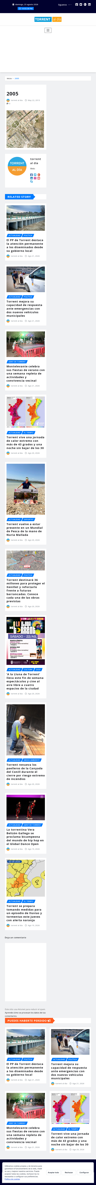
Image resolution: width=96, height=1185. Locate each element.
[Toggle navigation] (48, 30)
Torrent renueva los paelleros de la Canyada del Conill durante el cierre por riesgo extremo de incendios (25, 772)
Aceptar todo (53, 1172)
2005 (17, 78)
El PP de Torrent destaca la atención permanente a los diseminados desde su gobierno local (24, 245)
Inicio (9, 78)
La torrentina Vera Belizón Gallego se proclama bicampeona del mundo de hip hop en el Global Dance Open (25, 837)
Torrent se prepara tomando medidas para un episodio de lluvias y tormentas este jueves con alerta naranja (24, 913)
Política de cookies (12, 1179)
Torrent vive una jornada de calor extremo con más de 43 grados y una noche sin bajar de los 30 (25, 442)
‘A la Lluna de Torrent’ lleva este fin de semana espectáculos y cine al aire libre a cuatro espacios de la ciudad (25, 681)
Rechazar (69, 1172)
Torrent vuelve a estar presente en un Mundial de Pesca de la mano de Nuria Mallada (24, 529)
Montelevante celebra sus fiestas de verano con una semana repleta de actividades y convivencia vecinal (25, 373)
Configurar (84, 1172)
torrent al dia (17, 100)
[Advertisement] (49, 51)
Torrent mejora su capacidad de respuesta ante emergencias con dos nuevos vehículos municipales (24, 308)
